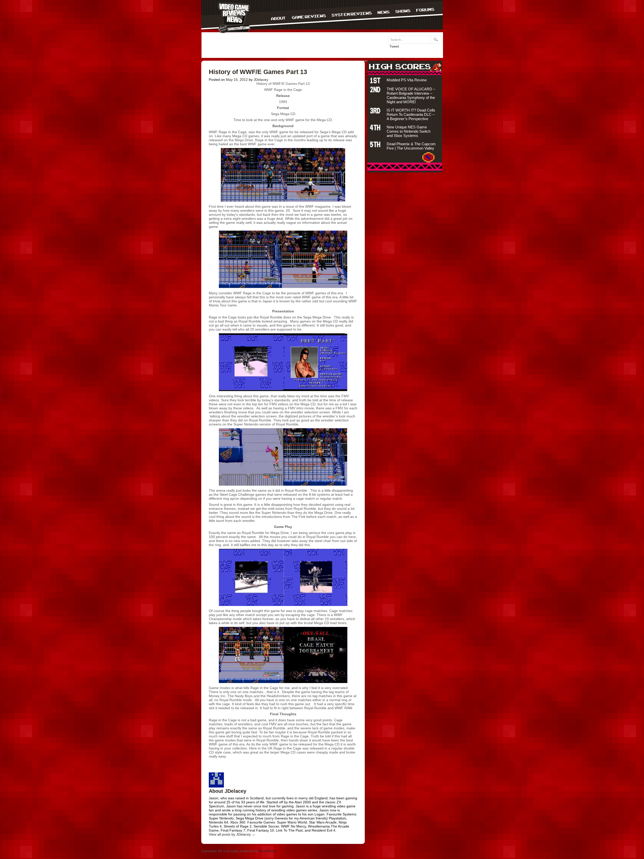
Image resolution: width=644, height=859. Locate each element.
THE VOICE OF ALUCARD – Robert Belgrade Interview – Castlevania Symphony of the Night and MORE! (411, 95)
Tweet (394, 46)
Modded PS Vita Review (407, 80)
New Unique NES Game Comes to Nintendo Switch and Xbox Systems (408, 131)
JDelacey (261, 80)
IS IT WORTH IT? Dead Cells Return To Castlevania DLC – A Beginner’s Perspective (411, 114)
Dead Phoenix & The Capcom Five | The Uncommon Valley (411, 146)
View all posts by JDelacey (232, 834)
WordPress (268, 851)
